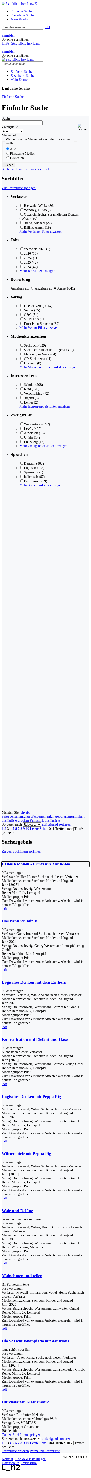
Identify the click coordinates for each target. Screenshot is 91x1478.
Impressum (29, 1463)
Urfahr (28, 437)
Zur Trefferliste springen (19, 188)
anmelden (8, 35)
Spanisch (30, 472)
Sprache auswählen (15, 39)
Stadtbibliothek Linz (25, 43)
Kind (27, 389)
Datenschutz (10, 1463)
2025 (27, 262)
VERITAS (31, 319)
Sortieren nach (12, 824)
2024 (27, 267)
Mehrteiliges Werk (36, 354)
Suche (6, 118)
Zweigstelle (10, 127)
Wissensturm (33, 424)
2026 (27, 253)
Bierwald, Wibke (35, 205)
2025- (28, 258)
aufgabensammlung (42, 816)
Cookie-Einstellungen (30, 1459)
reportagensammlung (70, 816)
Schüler (29, 384)
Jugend (29, 398)
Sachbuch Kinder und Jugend (44, 350)
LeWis (28, 428)
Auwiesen (31, 433)
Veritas (28, 310)
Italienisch (31, 477)
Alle (13, 149)
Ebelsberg (31, 442)
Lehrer (28, 402)
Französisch (32, 481)
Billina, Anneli (34, 227)
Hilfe (5, 43)
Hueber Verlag (34, 306)
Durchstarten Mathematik (25, 1402)
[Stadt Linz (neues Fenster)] (11, 1470)
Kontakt (7, 1459)
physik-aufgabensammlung (16, 814)
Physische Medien (22, 153)
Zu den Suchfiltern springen (21, 851)
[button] (83, 127)
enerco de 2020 (34, 249)
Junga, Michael (34, 223)
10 (27, 828)
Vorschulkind (33, 393)
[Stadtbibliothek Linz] (18, 4)
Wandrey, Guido (35, 210)
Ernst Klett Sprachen (38, 323)
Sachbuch (31, 345)
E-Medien (17, 158)
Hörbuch (30, 363)
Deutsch (29, 463)
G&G (28, 315)
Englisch (30, 468)
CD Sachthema (34, 359)
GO (47, 27)
